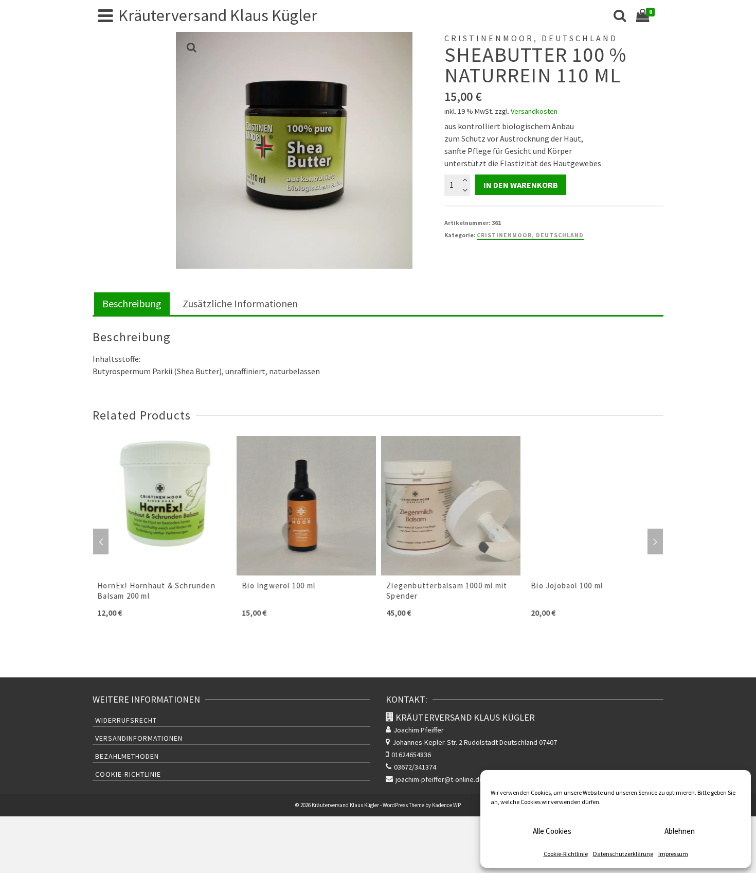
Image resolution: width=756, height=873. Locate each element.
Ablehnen (679, 831)
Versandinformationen (139, 738)
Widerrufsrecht (126, 720)
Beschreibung (131, 303)
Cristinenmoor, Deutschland (530, 235)
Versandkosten (534, 111)
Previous (101, 541)
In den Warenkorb (520, 185)
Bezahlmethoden (127, 756)
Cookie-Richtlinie (566, 854)
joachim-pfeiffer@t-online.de (439, 779)
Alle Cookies (552, 831)
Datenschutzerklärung (623, 854)
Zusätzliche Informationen (240, 303)
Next (655, 541)
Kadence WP (446, 805)
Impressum (673, 854)
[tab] (132, 304)
